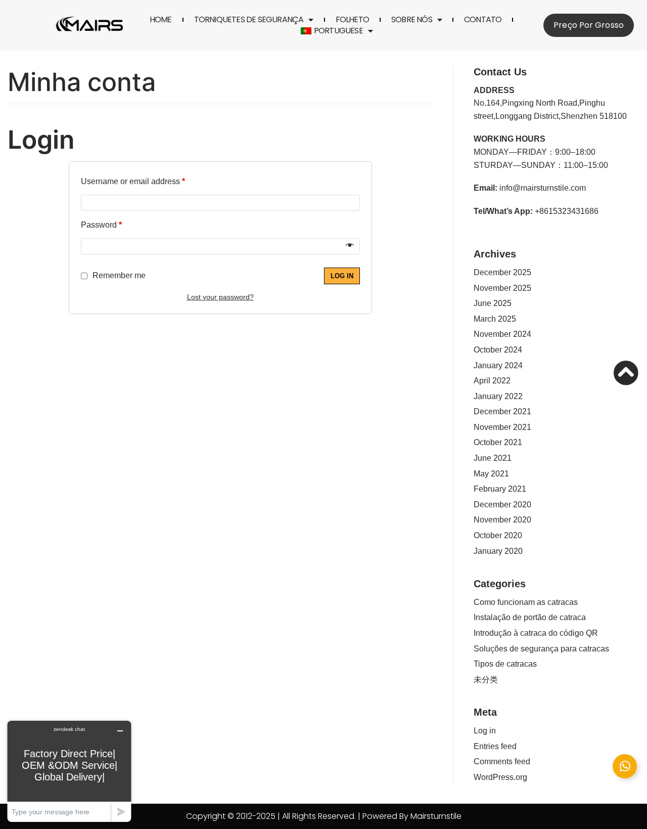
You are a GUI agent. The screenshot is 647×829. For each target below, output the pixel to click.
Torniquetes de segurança (249, 19)
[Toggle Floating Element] (625, 766)
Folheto (352, 19)
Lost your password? (220, 297)
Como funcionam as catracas (526, 602)
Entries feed (495, 746)
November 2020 (502, 519)
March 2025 (495, 319)
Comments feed (502, 761)
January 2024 (498, 365)
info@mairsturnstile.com (542, 188)
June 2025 (493, 303)
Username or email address (133, 181)
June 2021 (493, 458)
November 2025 (502, 288)
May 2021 (491, 473)
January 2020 (498, 551)
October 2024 (498, 349)
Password (101, 225)
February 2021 (500, 489)
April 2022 (492, 380)
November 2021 (502, 427)
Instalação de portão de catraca (530, 617)
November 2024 (502, 334)
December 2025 (502, 272)
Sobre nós (411, 19)
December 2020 (502, 504)
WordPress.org (500, 777)
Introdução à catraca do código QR (536, 633)
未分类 (486, 679)
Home (161, 19)
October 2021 (498, 442)
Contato (482, 19)
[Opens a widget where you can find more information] (69, 771)
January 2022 (498, 396)
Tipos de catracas (505, 664)
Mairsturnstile (435, 816)
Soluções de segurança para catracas (541, 648)
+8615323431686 (566, 211)
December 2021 (502, 411)
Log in (342, 276)
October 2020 (498, 535)
